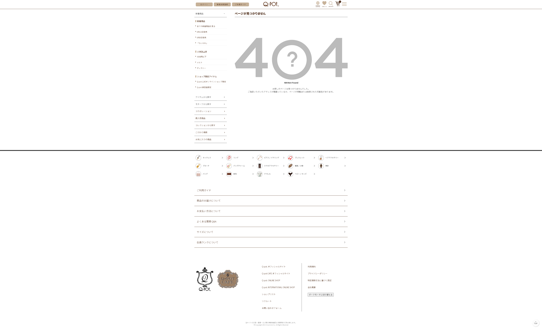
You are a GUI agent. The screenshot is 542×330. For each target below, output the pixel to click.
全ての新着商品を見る (206, 26)
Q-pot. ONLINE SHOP (271, 280)
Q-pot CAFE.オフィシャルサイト (276, 273)
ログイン (204, 4)
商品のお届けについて (209, 200)
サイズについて (205, 232)
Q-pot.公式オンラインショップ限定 (211, 81)
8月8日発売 (201, 37)
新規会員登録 (222, 4)
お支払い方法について (209, 211)
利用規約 (312, 266)
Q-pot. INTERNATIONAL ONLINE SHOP (278, 287)
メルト (199, 62)
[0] (337, 6)
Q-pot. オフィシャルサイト (274, 266)
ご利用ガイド (240, 4)
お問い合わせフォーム (272, 308)
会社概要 (312, 287)
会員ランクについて (207, 242)
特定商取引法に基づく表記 (319, 280)
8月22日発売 (202, 31)
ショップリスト (269, 294)
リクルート (267, 301)
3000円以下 (201, 56)
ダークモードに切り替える (321, 294)
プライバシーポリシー (317, 273)
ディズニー (201, 68)
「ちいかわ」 (202, 43)
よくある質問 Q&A (206, 221)
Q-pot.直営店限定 (204, 87)
